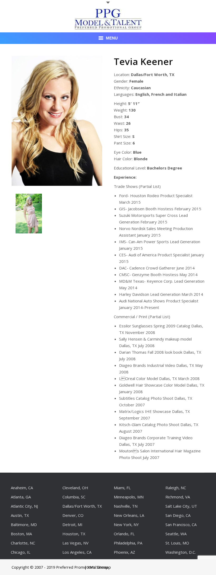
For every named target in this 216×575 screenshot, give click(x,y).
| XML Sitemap (97, 567)
